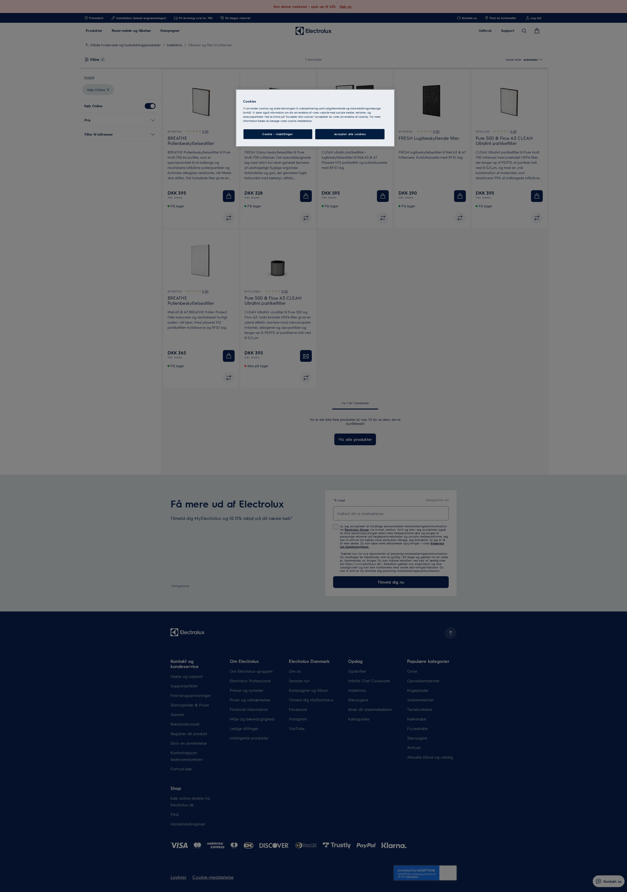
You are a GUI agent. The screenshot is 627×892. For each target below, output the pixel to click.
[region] (315, 118)
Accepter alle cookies (350, 134)
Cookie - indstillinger (277, 134)
